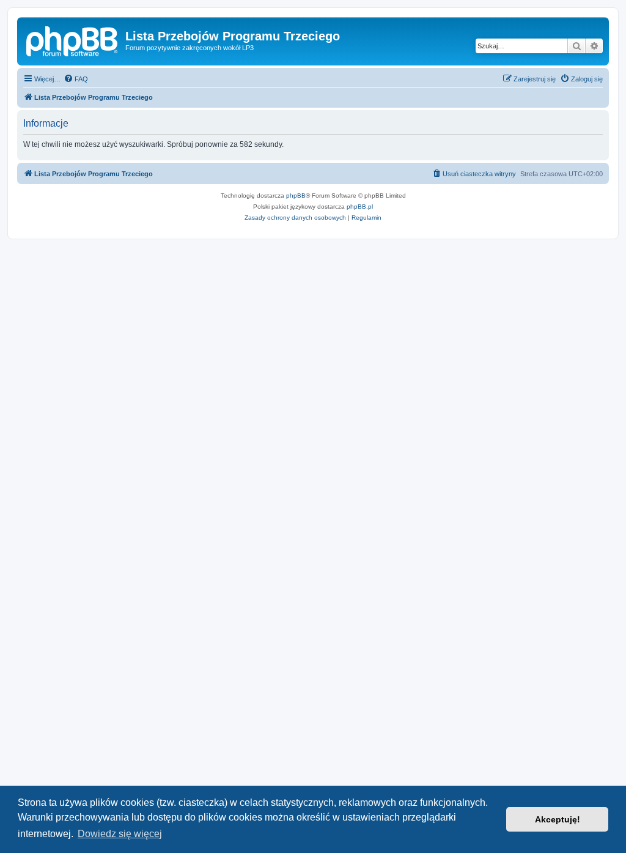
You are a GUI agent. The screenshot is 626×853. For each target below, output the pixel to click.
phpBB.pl (360, 206)
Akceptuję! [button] (557, 819)
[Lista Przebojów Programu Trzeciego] (72, 39)
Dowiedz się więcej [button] (120, 834)
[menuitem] (76, 79)
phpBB (296, 195)
